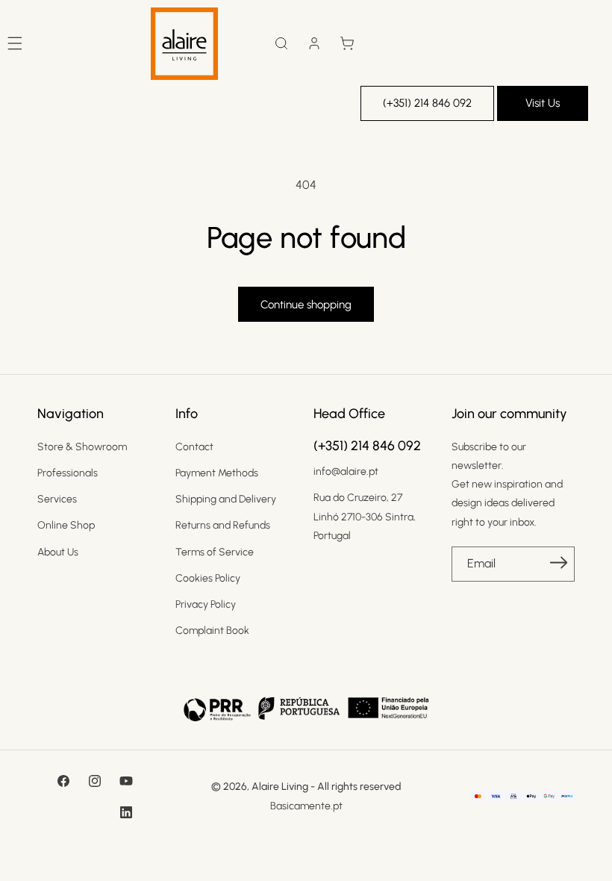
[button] (281, 43)
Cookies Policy (207, 578)
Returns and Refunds (222, 525)
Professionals (67, 473)
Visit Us (542, 103)
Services (57, 499)
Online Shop (66, 525)
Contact (194, 447)
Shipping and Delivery (225, 499)
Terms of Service (214, 552)
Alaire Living (280, 786)
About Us (57, 552)
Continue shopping (306, 304)
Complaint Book (212, 630)
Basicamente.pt (306, 806)
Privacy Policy (205, 604)
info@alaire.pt (345, 471)
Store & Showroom (82, 447)
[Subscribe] (558, 563)
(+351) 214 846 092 (427, 103)
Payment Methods (216, 473)
